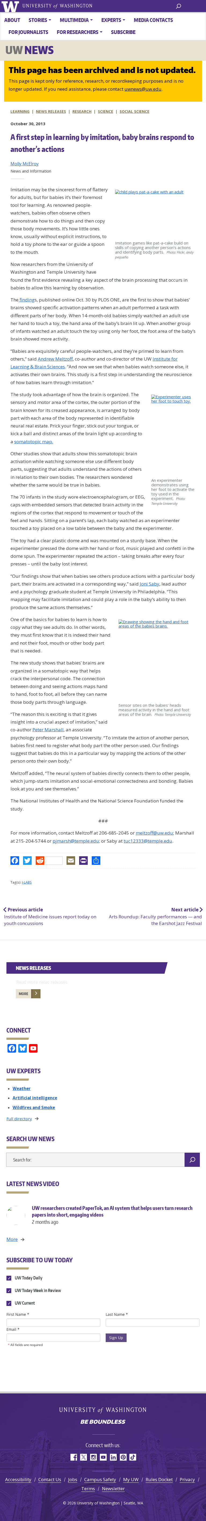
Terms (88, 1488)
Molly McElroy (24, 164)
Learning (20, 111)
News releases (51, 111)
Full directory (19, 1118)
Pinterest (123, 1457)
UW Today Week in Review (37, 1290)
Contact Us (49, 1479)
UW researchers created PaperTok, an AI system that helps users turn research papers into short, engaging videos (112, 1215)
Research (81, 111)
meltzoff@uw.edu (154, 833)
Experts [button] (111, 20)
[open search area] (178, 6)
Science (105, 111)
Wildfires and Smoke (34, 1107)
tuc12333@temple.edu (148, 841)
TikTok (133, 1457)
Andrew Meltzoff (55, 359)
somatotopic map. (33, 441)
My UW (131, 1479)
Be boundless (103, 1422)
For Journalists (28, 32)
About (12, 20)
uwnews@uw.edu (142, 89)
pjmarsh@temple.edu (76, 841)
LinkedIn (113, 1457)
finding (27, 300)
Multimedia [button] (74, 20)
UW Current (24, 1303)
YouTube (103, 1457)
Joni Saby (149, 584)
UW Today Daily (28, 1278)
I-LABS (27, 882)
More (23, 994)
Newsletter (113, 1488)
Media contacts (153, 20)
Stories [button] (38, 20)
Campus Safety (100, 1479)
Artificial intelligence (35, 1097)
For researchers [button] (77, 32)
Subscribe (123, 32)
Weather (22, 1088)
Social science (134, 111)
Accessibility (18, 1479)
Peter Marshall (48, 730)
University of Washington (11, 6)
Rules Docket (159, 1479)
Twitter (83, 1457)
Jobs (72, 1479)
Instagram (93, 1457)
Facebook (73, 1457)
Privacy (187, 1479)
